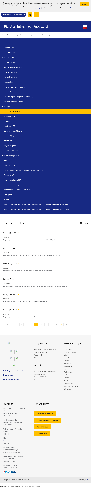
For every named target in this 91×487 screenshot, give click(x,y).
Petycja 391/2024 (10, 295)
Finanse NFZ (9, 136)
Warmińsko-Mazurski (71, 386)
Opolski (66, 369)
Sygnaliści (7, 121)
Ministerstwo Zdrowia (46, 414)
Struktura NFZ (12, 53)
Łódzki (66, 355)
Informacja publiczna (12, 185)
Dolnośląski (68, 349)
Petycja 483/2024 (10, 264)
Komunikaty (9, 82)
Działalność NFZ (10, 62)
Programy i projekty (12, 155)
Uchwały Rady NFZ (14, 78)
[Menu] (36, 14)
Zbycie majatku (10, 145)
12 (51, 324)
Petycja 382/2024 (10, 310)
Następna (62, 324)
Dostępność (8, 194)
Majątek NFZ (9, 141)
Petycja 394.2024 (10, 233)
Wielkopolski (68, 389)
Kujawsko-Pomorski (70, 352)
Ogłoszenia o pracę (11, 150)
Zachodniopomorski (70, 392)
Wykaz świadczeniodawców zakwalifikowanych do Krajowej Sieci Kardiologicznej (36, 209)
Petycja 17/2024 (9, 279)
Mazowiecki (68, 366)
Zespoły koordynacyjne (13, 101)
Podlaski (67, 375)
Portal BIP (37, 380)
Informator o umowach (13, 92)
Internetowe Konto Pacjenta (49, 421)
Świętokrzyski (68, 383)
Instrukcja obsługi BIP (12, 180)
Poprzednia (12, 324)
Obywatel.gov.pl (44, 427)
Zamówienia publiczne (13, 131)
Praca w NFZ (38, 355)
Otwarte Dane (43, 434)
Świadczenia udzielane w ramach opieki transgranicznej (26, 170)
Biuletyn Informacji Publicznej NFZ (45, 371)
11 (46, 324)
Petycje (7, 106)
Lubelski (66, 358)
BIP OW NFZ (9, 57)
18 (66, 324)
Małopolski (67, 363)
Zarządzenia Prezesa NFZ (17, 68)
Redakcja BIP (9, 175)
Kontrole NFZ (9, 126)
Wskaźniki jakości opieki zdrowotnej (18, 97)
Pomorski (67, 378)
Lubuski (66, 361)
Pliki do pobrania (39, 358)
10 (41, 324)
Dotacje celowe (10, 165)
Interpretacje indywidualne (15, 87)
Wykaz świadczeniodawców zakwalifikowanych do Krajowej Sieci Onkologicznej (36, 204)
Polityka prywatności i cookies (13, 371)
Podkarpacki (68, 372)
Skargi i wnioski (10, 116)
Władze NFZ (12, 48)
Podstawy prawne (11, 43)
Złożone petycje (13, 111)
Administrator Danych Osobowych (18, 190)
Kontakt (7, 199)
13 (56, 324)
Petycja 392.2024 (10, 248)
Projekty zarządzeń (14, 73)
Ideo (87, 480)
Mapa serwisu (8, 375)
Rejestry (7, 160)
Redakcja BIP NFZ (40, 377)
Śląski (66, 380)
